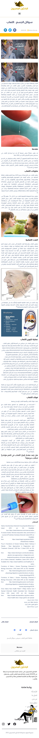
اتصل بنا (34, 695)
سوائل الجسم (11, 638)
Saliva (30, 638)
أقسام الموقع (32, 707)
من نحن (34, 699)
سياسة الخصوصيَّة (30, 710)
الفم (26, 638)
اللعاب (23, 638)
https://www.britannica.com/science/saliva (21, 530)
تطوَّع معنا (33, 703)
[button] (19, 13)
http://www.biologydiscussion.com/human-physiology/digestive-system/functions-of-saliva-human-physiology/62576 (20, 573)
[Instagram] (3, 724)
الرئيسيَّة (34, 691)
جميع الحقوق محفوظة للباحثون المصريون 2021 (19, 732)
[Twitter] (9, 724)
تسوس (18, 638)
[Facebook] (15, 724)
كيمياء (19, 634)
